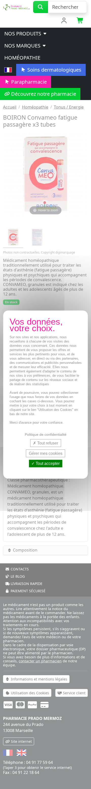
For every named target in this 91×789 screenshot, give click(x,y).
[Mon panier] (80, 21)
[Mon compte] (64, 21)
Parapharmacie (28, 81)
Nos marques (23, 45)
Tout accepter (47, 463)
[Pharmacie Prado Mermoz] (16, 6)
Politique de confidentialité (45, 434)
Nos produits (23, 33)
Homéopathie (22, 57)
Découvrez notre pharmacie (43, 93)
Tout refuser (47, 443)
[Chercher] (40, 7)
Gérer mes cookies (45, 453)
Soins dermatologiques (53, 69)
